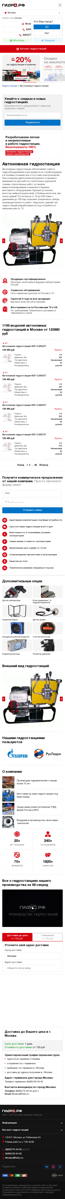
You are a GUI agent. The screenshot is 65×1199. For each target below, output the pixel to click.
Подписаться (33, 123)
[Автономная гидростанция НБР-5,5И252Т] (32, 413)
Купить (58, 350)
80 (35, 465)
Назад (20, 465)
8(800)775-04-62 (17, 1150)
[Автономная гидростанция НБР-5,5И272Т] (32, 442)
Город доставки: (13, 950)
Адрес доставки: (13, 962)
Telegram (49, 41)
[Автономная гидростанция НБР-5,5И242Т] (32, 383)
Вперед (43, 465)
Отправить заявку (32, 510)
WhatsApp (18, 41)
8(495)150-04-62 (13, 1154)
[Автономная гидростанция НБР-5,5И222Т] (32, 354)
